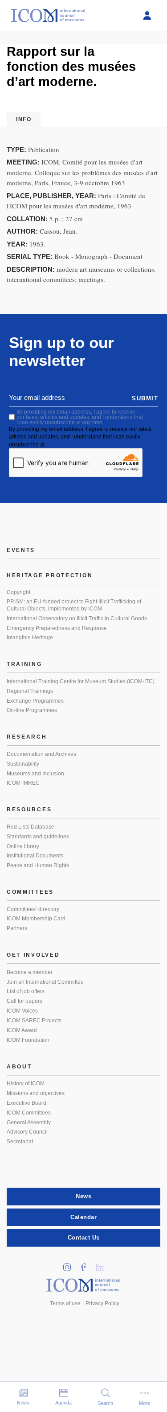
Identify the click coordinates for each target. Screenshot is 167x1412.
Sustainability (23, 764)
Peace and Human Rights (38, 865)
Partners (17, 928)
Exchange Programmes (35, 701)
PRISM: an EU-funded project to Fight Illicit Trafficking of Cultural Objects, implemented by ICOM (74, 605)
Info (23, 119)
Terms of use (65, 1303)
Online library (23, 846)
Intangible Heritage (30, 637)
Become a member (30, 972)
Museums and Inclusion (35, 774)
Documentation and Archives (41, 754)
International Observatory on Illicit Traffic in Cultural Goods (77, 618)
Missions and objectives (36, 1093)
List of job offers (26, 991)
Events (21, 550)
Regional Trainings (30, 691)
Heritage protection (50, 575)
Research (27, 737)
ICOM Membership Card (36, 918)
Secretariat (20, 1141)
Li (103, 1264)
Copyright (18, 592)
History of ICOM (26, 1083)
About (19, 1067)
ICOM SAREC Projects (34, 1020)
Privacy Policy (102, 1303)
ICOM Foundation (28, 1040)
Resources (29, 809)
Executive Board (26, 1103)
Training (24, 664)
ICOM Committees (29, 1113)
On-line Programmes (32, 710)
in (70, 1264)
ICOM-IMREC (23, 783)
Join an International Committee (45, 982)
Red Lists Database (30, 827)
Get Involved (33, 955)
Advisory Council (27, 1132)
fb (86, 1264)
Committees (30, 892)
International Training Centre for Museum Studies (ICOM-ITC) (81, 681)
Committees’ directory (33, 909)
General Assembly (29, 1122)
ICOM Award (22, 1030)
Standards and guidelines (38, 836)
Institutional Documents (35, 856)
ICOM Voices (22, 1011)
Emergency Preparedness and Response (57, 628)
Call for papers (24, 1001)
